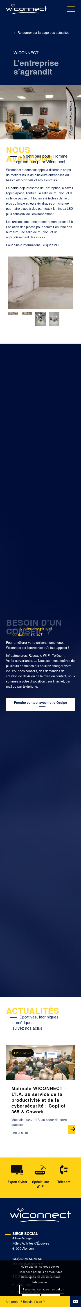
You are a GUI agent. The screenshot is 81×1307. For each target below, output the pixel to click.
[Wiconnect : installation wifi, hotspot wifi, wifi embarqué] (26, 9)
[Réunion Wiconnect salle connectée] (40, 318)
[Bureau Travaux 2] (27, 318)
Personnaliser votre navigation (43, 1289)
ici (55, 245)
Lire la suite (19, 1132)
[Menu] (69, 9)
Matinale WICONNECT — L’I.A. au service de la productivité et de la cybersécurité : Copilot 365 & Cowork (40, 1100)
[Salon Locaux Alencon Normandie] (54, 318)
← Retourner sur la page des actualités (41, 32)
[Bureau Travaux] (40, 283)
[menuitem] (69, 9)
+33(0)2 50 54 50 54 (27, 1258)
